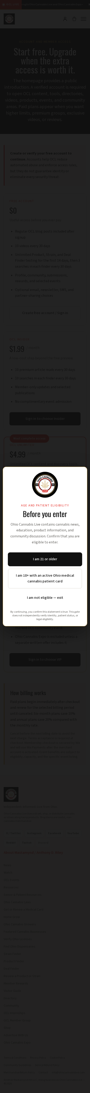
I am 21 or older (45, 559)
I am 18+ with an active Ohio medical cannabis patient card (45, 578)
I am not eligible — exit (45, 597)
